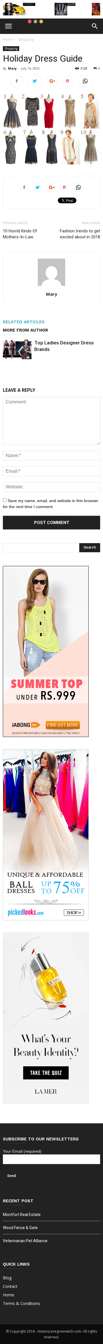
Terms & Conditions (21, 1303)
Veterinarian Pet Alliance (25, 1241)
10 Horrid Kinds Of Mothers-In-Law (20, 233)
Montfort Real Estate (22, 1214)
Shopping (26, 39)
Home (8, 39)
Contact (10, 1286)
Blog (7, 1277)
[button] (95, 26)
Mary (12, 68)
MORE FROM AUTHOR (25, 330)
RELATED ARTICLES (24, 321)
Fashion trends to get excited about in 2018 (80, 233)
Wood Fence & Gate (20, 1227)
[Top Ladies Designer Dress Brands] (17, 349)
